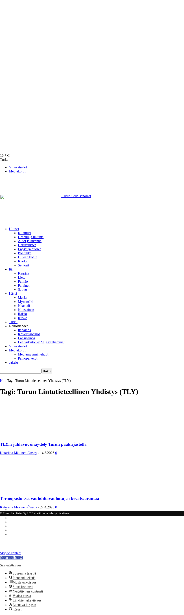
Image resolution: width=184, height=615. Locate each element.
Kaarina (23, 273)
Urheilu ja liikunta (31, 237)
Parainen (24, 285)
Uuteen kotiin (27, 257)
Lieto (21, 277)
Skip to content (10, 553)
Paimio (23, 281)
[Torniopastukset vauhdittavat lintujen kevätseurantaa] (36, 490)
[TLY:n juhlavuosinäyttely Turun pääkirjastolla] (36, 435)
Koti (3, 380)
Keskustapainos (29, 334)
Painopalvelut (27, 358)
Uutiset (14, 229)
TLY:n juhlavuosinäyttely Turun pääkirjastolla (43, 444)
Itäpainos (24, 330)
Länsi (13, 293)
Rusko (22, 318)
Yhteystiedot (18, 167)
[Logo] (16, 221)
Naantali (24, 306)
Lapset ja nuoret (29, 249)
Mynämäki (25, 302)
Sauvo (22, 289)
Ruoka (22, 261)
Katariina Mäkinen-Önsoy (18, 453)
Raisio (22, 314)
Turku (13, 322)
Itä (11, 269)
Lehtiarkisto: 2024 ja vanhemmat (41, 342)
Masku (23, 298)
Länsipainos (26, 338)
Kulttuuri (24, 233)
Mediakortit (17, 171)
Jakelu (13, 362)
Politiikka (24, 253)
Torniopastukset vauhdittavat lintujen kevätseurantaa (49, 498)
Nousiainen (26, 310)
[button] (11, 557)
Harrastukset (27, 245)
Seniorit (23, 265)
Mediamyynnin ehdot (33, 354)
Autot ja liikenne (30, 241)
